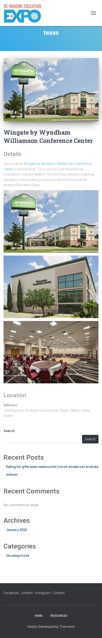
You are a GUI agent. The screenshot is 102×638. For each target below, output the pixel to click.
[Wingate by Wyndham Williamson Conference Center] (51, 89)
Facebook (11, 593)
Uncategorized (17, 555)
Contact (59, 593)
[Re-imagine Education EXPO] (24, 13)
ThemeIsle (67, 627)
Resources (59, 615)
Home (39, 615)
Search (9, 431)
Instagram (43, 593)
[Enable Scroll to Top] (93, 628)
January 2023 (16, 530)
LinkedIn (27, 593)
